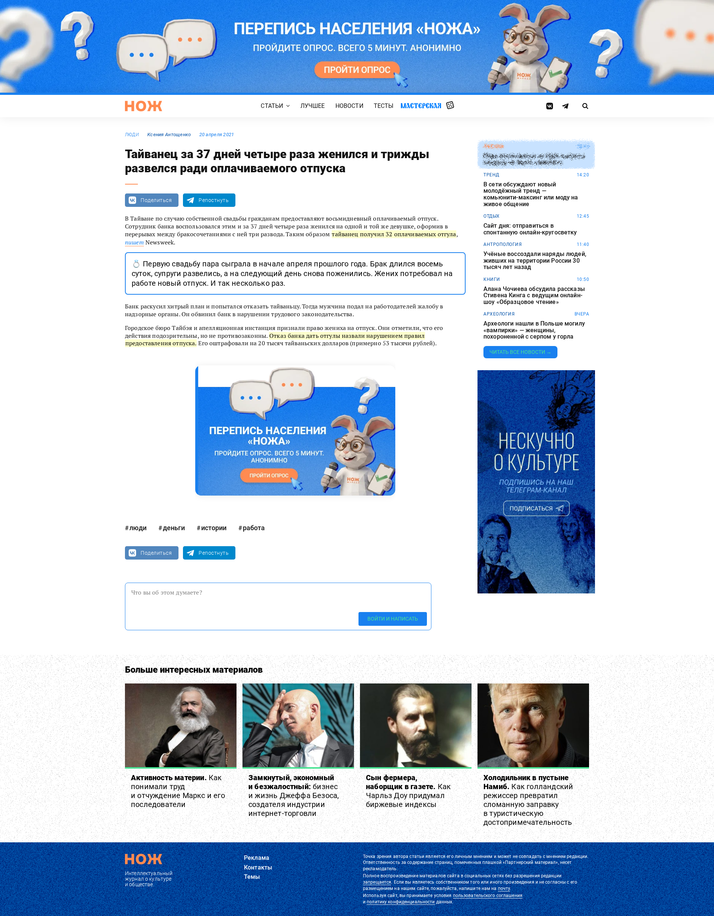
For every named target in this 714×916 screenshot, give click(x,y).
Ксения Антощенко (169, 134)
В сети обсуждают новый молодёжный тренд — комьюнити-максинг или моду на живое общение (530, 194)
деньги (174, 528)
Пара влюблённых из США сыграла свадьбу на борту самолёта (534, 159)
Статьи (272, 105)
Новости (349, 105)
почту (504, 888)
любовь (493, 146)
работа (254, 528)
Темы (252, 876)
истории (213, 528)
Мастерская (421, 105)
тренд (491, 174)
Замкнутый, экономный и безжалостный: (293, 795)
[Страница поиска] (585, 106)
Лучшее (312, 105)
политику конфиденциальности (401, 901)
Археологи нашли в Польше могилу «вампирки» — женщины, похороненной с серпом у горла (534, 330)
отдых (491, 216)
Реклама (256, 857)
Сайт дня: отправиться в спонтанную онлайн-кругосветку (530, 229)
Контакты (258, 867)
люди (132, 134)
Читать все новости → (520, 352)
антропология (502, 244)
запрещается (377, 882)
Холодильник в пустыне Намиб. (528, 800)
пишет (134, 242)
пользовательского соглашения (487, 895)
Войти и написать (392, 619)
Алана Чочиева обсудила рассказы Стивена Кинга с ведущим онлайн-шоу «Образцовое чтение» (534, 295)
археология (499, 314)
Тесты (384, 105)
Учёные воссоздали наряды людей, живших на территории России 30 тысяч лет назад (534, 260)
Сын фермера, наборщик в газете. (408, 791)
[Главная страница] (143, 106)
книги (491, 279)
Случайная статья (450, 106)
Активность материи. (178, 791)
